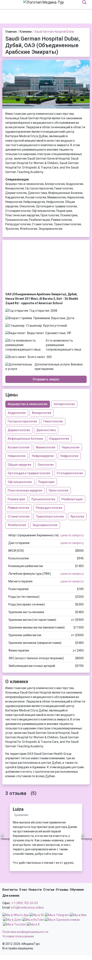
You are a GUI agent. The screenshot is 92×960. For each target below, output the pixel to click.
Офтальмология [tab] (20, 482)
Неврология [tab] (16, 456)
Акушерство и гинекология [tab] (27, 404)
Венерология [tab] (41, 413)
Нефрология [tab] (69, 456)
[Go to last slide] (5, 837)
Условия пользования (18, 936)
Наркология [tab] (70, 447)
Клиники (26, 31)
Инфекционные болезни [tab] (25, 438)
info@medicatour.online (27, 907)
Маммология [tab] (45, 447)
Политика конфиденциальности (25, 932)
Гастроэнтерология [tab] (22, 421)
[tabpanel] (46, 601)
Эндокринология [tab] (44, 525)
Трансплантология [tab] (50, 516)
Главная (11, 31)
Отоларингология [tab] (70, 473)
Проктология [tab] (58, 490)
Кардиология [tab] (59, 438)
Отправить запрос (46, 379)
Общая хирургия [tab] (19, 464)
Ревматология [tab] (18, 507)
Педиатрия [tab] (46, 482)
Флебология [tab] (17, 525)
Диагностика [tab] (46, 430)
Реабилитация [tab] (72, 499)
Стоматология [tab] (18, 516)
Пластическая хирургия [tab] (25, 490)
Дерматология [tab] (19, 430)
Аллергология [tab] (64, 404)
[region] (46, 842)
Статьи (48, 889)
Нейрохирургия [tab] (43, 456)
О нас (23, 889)
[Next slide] (87, 84)
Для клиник (10, 895)
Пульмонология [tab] (43, 499)
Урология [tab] (77, 516)
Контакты (10, 889)
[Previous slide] (5, 84)
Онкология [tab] (46, 464)
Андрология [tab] (17, 413)
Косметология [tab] (18, 447)
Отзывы (62, 889)
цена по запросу (72, 535)
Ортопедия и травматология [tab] (29, 473)
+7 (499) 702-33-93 (25, 903)
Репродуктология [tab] (49, 507)
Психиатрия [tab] (16, 499)
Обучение (77, 889)
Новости (35, 889)
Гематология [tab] (53, 421)
